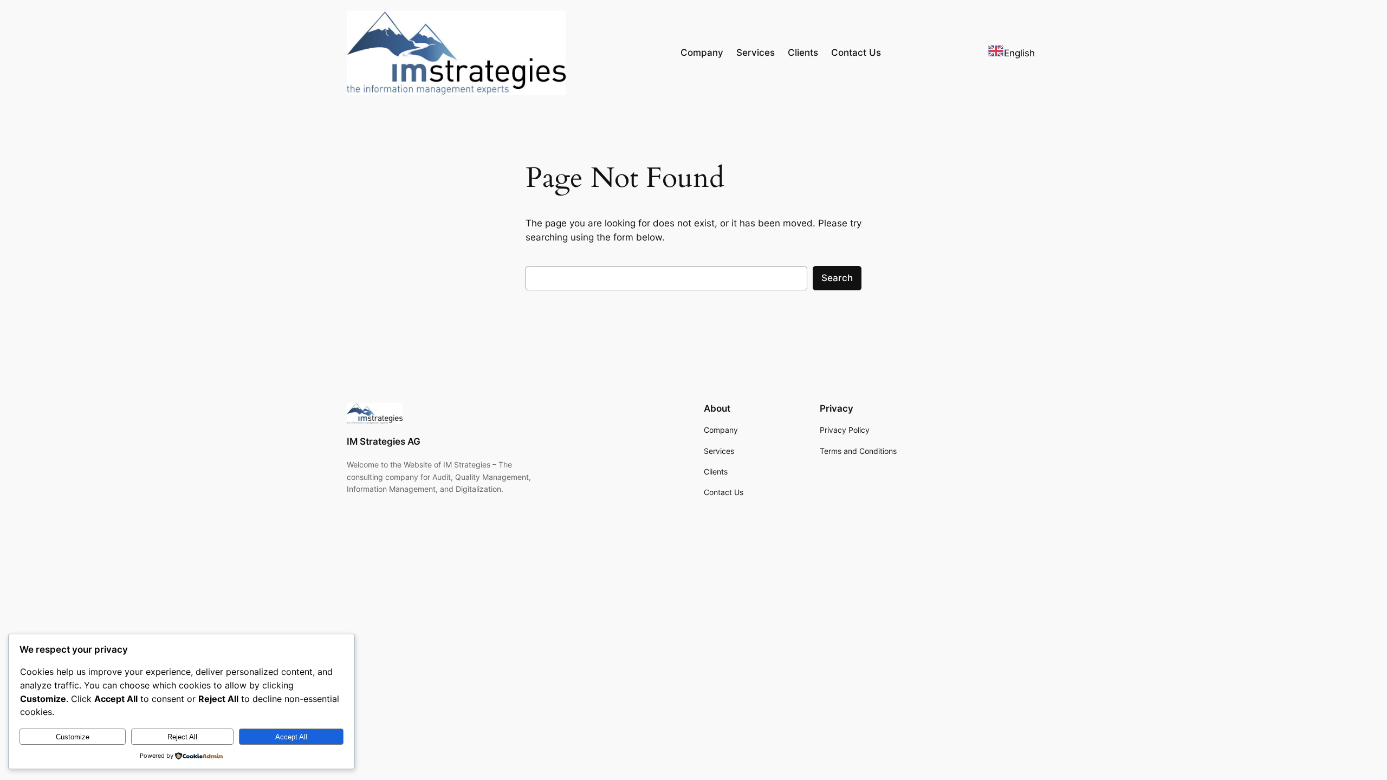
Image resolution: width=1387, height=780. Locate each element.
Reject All (182, 737)
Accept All (291, 737)
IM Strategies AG (383, 441)
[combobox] (1011, 53)
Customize (72, 737)
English (1019, 53)
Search (837, 277)
